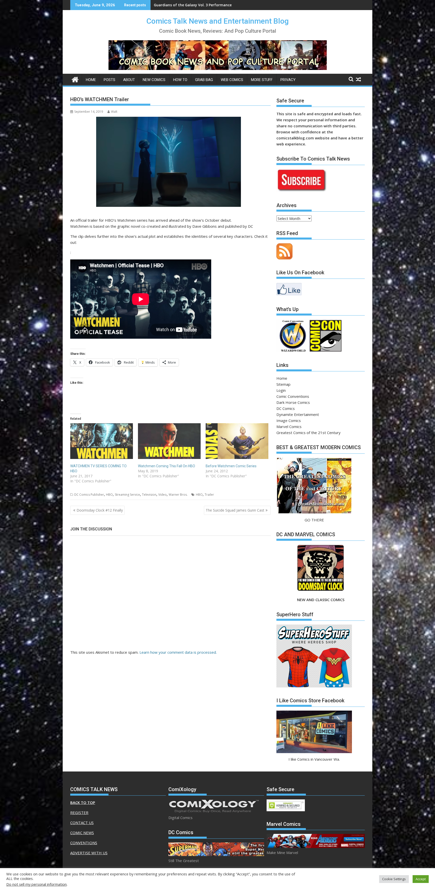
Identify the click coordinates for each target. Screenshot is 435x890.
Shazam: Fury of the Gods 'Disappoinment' (191, 5)
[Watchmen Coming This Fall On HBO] (169, 441)
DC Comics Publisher (89, 494)
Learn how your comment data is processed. (178, 652)
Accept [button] (421, 879)
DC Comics (285, 408)
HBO (109, 494)
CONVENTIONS (83, 842)
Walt (114, 111)
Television (149, 494)
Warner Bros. (178, 494)
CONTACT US (82, 822)
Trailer (209, 494)
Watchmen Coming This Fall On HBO (166, 466)
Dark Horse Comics (293, 402)
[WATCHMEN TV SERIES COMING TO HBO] (101, 441)
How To (180, 80)
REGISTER (79, 812)
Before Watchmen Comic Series (231, 466)
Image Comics (288, 420)
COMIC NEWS (82, 832)
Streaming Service (127, 494)
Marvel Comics (289, 426)
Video (162, 494)
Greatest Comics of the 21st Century (308, 432)
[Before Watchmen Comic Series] (237, 441)
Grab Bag (204, 80)
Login (281, 390)
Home (91, 80)
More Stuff (262, 80)
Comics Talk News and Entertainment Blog (218, 21)
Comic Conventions (292, 396)
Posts (109, 80)
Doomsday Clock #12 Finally (100, 510)
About (129, 80)
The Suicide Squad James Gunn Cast (235, 510)
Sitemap (283, 384)
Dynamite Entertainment (297, 414)
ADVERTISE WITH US (88, 852)
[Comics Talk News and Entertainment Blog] (75, 78)
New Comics (154, 80)
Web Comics (232, 80)
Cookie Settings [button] (394, 879)
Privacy (288, 80)
